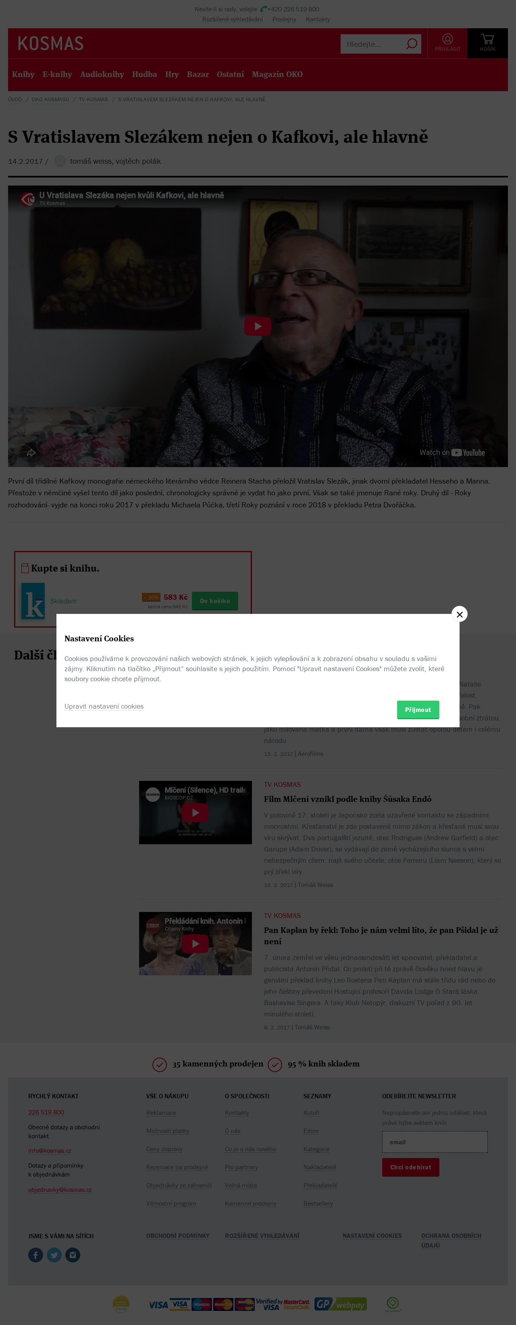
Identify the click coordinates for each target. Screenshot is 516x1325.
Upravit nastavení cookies (104, 706)
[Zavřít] (460, 614)
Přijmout (418, 709)
